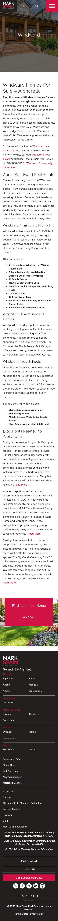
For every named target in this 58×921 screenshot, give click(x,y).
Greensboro (9, 720)
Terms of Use (21, 913)
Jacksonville (9, 738)
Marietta (33, 684)
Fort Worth (8, 749)
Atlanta (7, 684)
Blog (5, 820)
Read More (20, 484)
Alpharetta (8, 678)
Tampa (32, 731)
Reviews (7, 814)
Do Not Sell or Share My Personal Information (29, 849)
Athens (7, 690)
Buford (32, 678)
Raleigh (7, 714)
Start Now (29, 616)
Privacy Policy (36, 913)
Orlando (7, 731)
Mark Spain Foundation (15, 826)
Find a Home (10, 765)
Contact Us (29, 869)
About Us (8, 791)
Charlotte (34, 714)
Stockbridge (35, 690)
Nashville (8, 702)
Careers (7, 797)
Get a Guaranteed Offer (29, 877)
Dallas (32, 749)
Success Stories (11, 809)
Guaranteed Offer (12, 759)
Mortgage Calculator (14, 782)
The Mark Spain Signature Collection (22, 803)
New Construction (12, 777)
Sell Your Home (11, 771)
